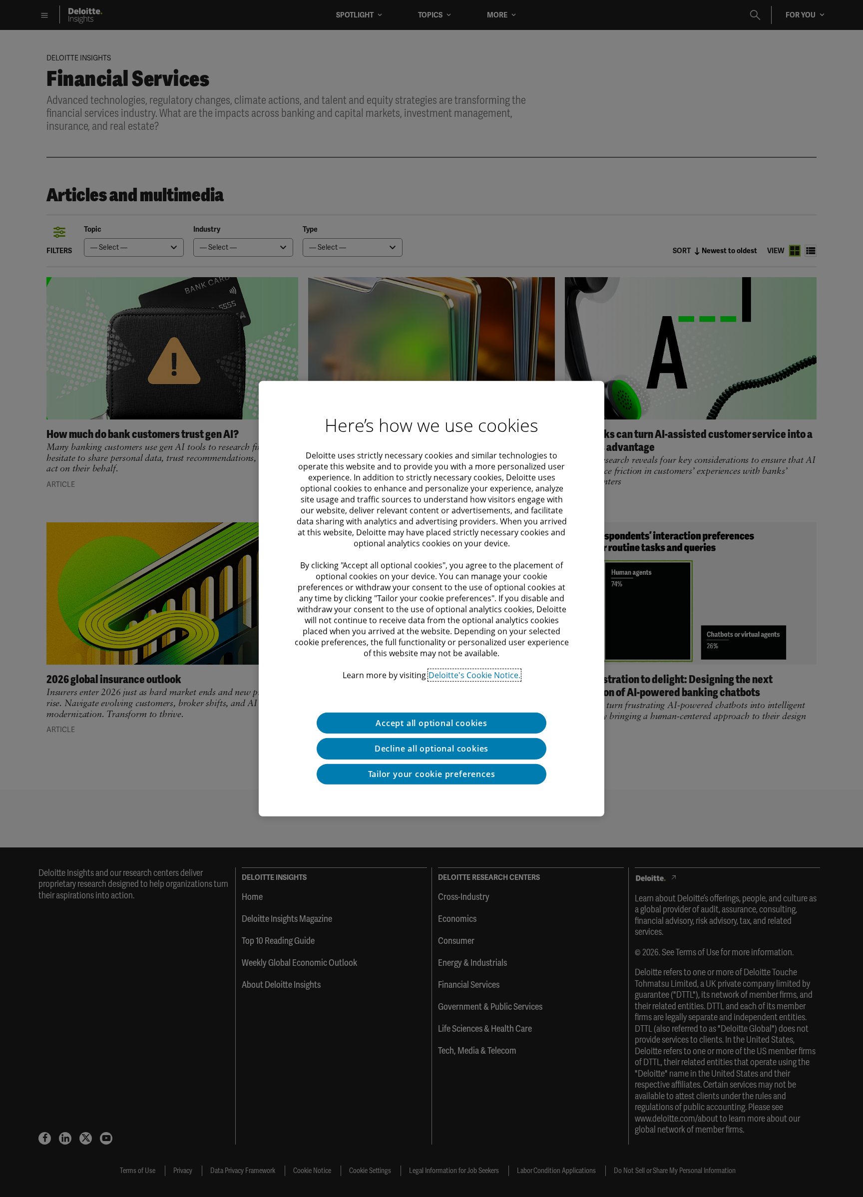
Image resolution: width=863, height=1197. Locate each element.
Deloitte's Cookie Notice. (474, 674)
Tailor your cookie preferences (431, 774)
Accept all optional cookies (431, 722)
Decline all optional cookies (431, 748)
